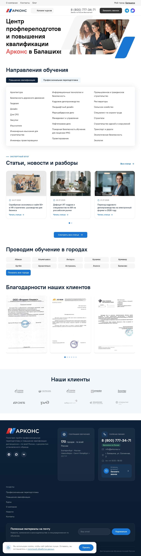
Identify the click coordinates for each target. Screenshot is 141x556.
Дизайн (13, 109)
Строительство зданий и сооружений (112, 124)
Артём (18, 266)
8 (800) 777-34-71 (83, 10)
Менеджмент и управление (65, 118)
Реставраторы (101, 101)
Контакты (25, 3)
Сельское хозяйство (103, 107)
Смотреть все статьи (68, 234)
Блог (34, 3)
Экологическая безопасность (108, 135)
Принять (86, 547)
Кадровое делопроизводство (66, 101)
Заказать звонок (111, 10)
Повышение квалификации (18, 497)
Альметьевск (44, 259)
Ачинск (96, 266)
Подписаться (121, 531)
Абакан (18, 259)
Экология (98, 140)
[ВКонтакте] (24, 454)
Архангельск (44, 266)
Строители (99, 118)
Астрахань (70, 266)
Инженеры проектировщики (24, 140)
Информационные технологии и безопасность (67, 94)
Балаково (122, 266)
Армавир (122, 259)
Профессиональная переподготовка (22, 492)
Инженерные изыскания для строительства (24, 133)
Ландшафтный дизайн (63, 107)
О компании (12, 3)
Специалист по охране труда (108, 112)
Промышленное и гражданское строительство (109, 94)
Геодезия (14, 103)
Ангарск (70, 259)
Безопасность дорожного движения (27, 98)
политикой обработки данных (41, 549)
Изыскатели (16, 126)
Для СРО (14, 114)
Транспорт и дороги (103, 129)
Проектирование (60, 138)
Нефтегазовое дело (61, 124)
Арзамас (96, 259)
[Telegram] (9, 454)
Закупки (14, 120)
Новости (9, 512)
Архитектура (16, 92)
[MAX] (16, 454)
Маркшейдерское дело (63, 112)
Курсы (9, 502)
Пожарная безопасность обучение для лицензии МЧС (68, 131)
